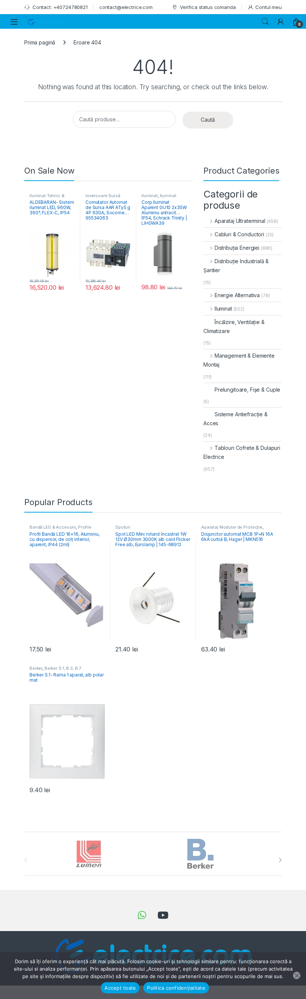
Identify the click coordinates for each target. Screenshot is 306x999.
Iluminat (149, 195)
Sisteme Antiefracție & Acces (235, 418)
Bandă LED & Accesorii (52, 527)
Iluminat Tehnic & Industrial (47, 198)
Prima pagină (39, 42)
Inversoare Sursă (102, 195)
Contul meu (268, 7)
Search (265, 22)
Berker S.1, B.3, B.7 (62, 668)
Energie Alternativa (237, 295)
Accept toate (120, 988)
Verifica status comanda (208, 7)
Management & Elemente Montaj (239, 360)
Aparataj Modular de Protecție (231, 527)
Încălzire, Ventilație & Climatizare (234, 326)
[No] (296, 975)
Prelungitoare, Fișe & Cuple (247, 389)
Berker (35, 668)
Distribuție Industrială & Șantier (236, 265)
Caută (208, 119)
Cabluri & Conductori (239, 234)
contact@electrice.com (126, 7)
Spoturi (122, 527)
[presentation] (280, 860)
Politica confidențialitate (176, 988)
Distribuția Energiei (237, 248)
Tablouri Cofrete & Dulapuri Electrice (241, 452)
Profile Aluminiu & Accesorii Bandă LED (62, 529)
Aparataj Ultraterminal (240, 221)
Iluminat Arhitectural (159, 198)
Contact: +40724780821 (60, 7)
